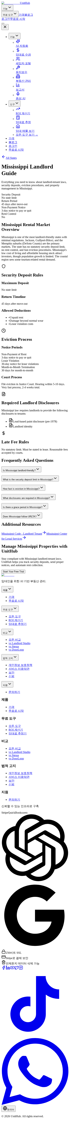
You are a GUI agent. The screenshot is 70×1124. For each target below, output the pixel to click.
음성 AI (20, 98)
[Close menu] (5, 27)
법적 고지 (8, 658)
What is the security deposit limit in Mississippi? (28, 479)
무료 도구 (8, 15)
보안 (11, 672)
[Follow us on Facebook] (3, 968)
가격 (21, 14)
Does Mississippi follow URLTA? (19, 516)
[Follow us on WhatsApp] (35, 1103)
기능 (5, 8)
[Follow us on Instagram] (21, 968)
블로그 (28, 14)
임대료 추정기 (18, 623)
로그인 (5, 18)
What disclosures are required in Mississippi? (26, 498)
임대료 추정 (23, 122)
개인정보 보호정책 (20, 665)
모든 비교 (15, 639)
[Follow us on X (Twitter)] (16, 968)
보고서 (20, 89)
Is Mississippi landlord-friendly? (19, 470)
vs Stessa (14, 646)
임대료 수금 (23, 54)
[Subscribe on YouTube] (12, 968)
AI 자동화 (22, 45)
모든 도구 (15, 616)
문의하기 (14, 692)
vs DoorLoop (16, 649)
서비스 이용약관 (19, 668)
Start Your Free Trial (13, 571)
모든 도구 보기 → (27, 134)
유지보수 (21, 72)
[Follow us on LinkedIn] (8, 968)
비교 (5, 633)
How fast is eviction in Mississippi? (21, 488)
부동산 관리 (23, 80)
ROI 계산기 (23, 113)
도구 (12, 104)
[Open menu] (2, 23)
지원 (5, 685)
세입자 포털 (23, 63)
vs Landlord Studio (19, 643)
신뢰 (11, 676)
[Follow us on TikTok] (35, 1036)
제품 (5, 590)
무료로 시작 (17, 18)
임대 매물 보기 (25, 130)
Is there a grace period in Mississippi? (22, 507)
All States (11, 157)
